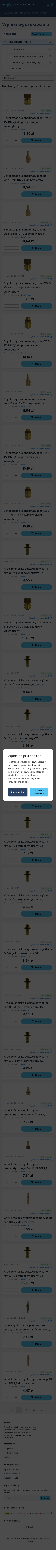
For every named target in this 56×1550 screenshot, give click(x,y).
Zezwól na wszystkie (39, 792)
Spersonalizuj (17, 792)
